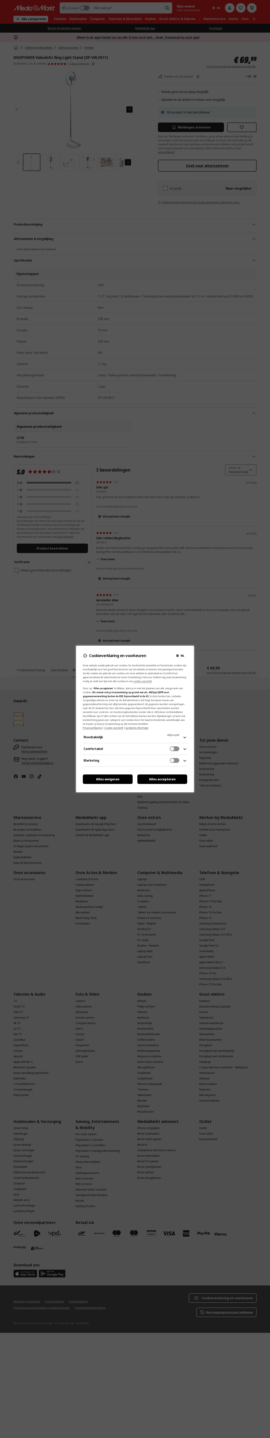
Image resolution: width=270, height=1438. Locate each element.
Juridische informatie (137, 728)
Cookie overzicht (113, 728)
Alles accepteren (162, 779)
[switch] (174, 748)
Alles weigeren (107, 779)
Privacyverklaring (92, 728)
